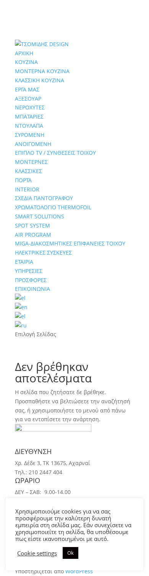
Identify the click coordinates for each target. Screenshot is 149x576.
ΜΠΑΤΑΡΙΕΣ (29, 116)
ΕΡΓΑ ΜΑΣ (27, 89)
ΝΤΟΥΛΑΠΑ (29, 125)
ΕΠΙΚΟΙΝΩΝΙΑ (32, 288)
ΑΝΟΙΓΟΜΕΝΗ (33, 144)
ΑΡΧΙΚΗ (24, 53)
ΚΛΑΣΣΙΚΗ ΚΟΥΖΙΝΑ (39, 80)
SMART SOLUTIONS (39, 216)
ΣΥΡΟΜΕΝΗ (29, 134)
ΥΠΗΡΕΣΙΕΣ (28, 270)
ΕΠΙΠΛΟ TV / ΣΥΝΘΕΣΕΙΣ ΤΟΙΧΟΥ (55, 152)
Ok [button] (70, 552)
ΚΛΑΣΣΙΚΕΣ (28, 171)
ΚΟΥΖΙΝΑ (26, 62)
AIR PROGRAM (33, 234)
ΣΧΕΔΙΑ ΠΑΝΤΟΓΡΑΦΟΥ (44, 198)
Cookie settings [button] (37, 553)
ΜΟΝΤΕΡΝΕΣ (31, 161)
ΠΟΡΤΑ (23, 180)
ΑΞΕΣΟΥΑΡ (28, 98)
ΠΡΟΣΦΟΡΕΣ (31, 280)
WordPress (79, 571)
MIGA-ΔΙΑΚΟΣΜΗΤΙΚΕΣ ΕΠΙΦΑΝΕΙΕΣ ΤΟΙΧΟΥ (70, 243)
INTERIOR (27, 189)
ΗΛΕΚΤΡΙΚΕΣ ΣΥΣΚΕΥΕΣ (43, 252)
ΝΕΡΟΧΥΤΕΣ (30, 107)
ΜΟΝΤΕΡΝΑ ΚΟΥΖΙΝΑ (42, 71)
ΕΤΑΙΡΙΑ (24, 261)
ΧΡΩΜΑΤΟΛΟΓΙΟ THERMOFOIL (53, 207)
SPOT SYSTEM (32, 225)
